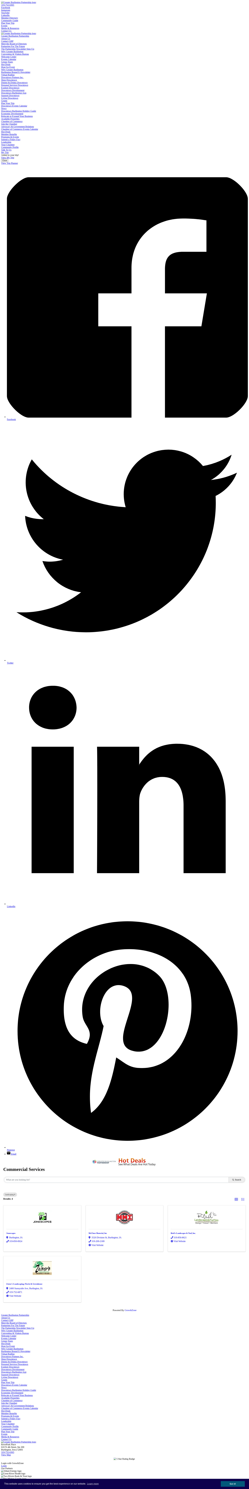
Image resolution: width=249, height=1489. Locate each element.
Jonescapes (10, 1233)
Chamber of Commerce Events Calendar (19, 129)
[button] (236, 1199)
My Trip (5, 152)
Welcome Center (8, 56)
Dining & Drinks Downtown (14, 82)
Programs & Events (10, 137)
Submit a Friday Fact (10, 139)
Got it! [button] (233, 1484)
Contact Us (6, 31)
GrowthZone (130, 1310)
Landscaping (9, 1195)
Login (4, 1466)
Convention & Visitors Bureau (15, 54)
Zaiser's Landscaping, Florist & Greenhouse (24, 1284)
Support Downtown (10, 95)
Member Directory (9, 18)
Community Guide (9, 20)
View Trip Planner (9, 163)
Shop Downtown (9, 80)
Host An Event (8, 67)
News (3, 108)
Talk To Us (6, 150)
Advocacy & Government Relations (17, 126)
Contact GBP (7, 41)
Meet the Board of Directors (14, 44)
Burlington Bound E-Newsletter (15, 72)
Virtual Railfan (8, 75)
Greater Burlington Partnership (15, 36)
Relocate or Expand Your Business (17, 116)
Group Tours (7, 62)
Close (4, 160)
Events (4, 25)
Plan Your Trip (7, 23)
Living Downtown (9, 98)
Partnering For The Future (13, 46)
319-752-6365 (7, 5)
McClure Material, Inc (98, 1233)
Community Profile (10, 147)
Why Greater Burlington (12, 51)
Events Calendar (8, 59)
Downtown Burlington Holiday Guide (18, 111)
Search (238, 1179)
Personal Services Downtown (14, 85)
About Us (5, 38)
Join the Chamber (9, 124)
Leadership (6, 142)
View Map (6, 1455)
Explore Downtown (10, 88)
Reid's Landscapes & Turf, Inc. (183, 1233)
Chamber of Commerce (11, 121)
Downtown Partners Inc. (12, 77)
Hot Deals (5, 64)
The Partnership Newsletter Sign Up (17, 49)
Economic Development (12, 113)
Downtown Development (12, 90)
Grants (4, 100)
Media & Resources (10, 28)
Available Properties (10, 119)
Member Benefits (9, 134)
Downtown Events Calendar (14, 106)
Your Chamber (8, 144)
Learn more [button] (93, 1484)
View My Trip (7, 157)
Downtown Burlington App (13, 93)
